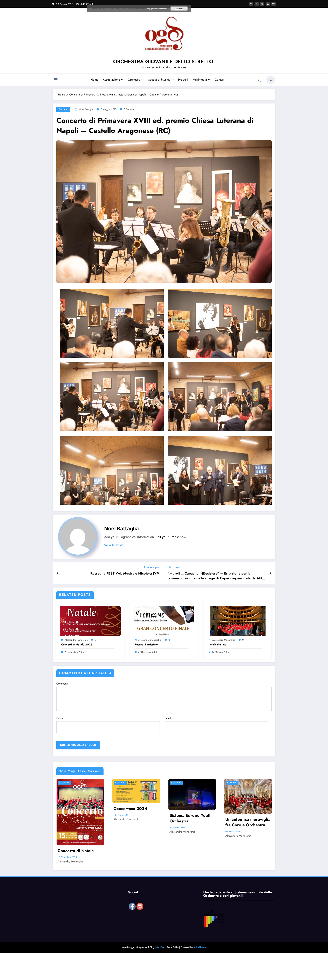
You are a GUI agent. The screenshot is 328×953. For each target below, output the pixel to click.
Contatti (219, 79)
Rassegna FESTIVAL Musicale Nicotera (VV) (125, 573)
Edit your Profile (167, 537)
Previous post (152, 567)
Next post (174, 567)
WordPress (160, 947)
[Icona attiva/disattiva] (55, 80)
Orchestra (134, 79)
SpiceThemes (200, 947)
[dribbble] (262, 4)
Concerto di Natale (76, 851)
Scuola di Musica (159, 79)
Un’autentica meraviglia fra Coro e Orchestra (247, 822)
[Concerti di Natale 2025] (90, 621)
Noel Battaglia (86, 109)
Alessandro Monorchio (76, 640)
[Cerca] (259, 80)
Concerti (63, 109)
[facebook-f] (251, 4)
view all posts (113, 545)
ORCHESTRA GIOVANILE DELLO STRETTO (163, 61)
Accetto (179, 8)
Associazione (111, 79)
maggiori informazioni (157, 8)
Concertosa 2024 (130, 808)
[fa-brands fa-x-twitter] (257, 4)
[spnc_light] (270, 80)
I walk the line (217, 644)
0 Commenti (130, 109)
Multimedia (200, 79)
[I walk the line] (237, 621)
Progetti (183, 79)
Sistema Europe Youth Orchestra (190, 818)
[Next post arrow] (271, 573)
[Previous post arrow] (57, 573)
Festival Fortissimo (146, 644)
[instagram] (268, 4)
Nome (59, 718)
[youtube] (273, 4)
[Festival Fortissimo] (163, 621)
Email (168, 718)
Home (94, 79)
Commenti (62, 684)
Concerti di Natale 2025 (76, 644)
